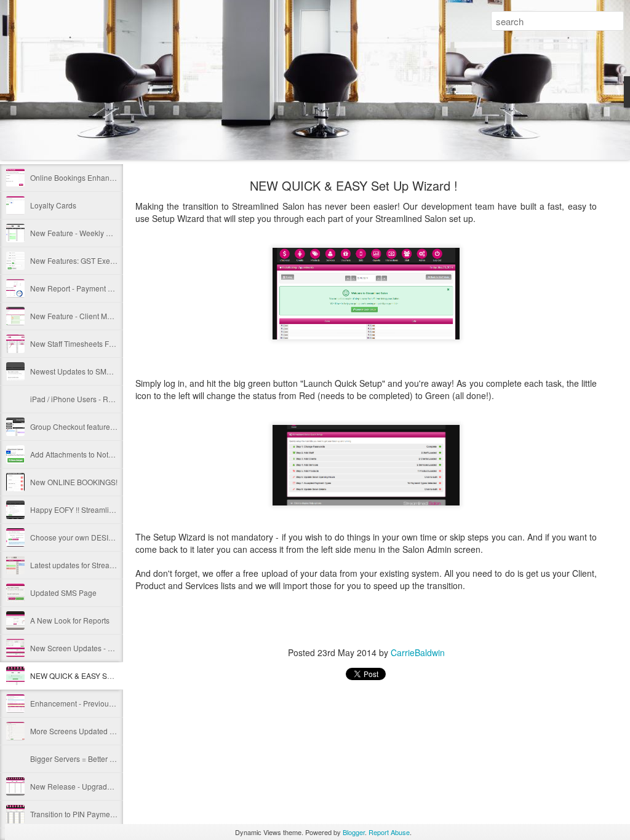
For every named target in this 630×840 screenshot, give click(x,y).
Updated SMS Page (63, 592)
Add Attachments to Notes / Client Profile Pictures (112, 454)
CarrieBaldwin (418, 652)
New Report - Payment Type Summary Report (106, 288)
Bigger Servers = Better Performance (91, 758)
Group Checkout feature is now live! (89, 426)
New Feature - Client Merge (76, 316)
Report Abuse (389, 832)
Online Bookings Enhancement (82, 177)
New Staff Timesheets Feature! (81, 343)
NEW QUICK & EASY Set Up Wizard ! (92, 675)
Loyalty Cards (53, 205)
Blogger (354, 832)
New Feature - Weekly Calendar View (93, 233)
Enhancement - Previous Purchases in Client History (117, 703)
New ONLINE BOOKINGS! (74, 482)
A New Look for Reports (70, 620)
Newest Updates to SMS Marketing (88, 371)
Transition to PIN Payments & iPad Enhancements (113, 814)
